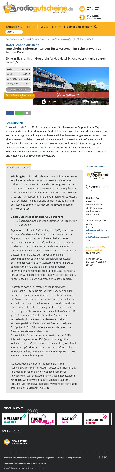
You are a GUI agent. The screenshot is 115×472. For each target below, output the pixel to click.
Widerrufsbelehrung (27, 463)
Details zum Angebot (18, 167)
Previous (40, 85)
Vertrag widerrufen (73, 457)
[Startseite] (37, 7)
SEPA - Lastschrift (57, 457)
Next (102, 84)
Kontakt (7, 457)
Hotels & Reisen (30, 39)
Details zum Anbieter (96, 166)
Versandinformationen (21, 457)
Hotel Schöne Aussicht (22, 45)
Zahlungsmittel (38, 457)
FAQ (47, 457)
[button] (10, 113)
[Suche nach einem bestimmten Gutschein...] (95, 26)
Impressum (8, 463)
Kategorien (13, 26)
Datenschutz (42, 463)
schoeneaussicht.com (97, 230)
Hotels (31, 26)
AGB (16, 463)
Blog (55, 26)
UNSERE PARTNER (12, 431)
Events (44, 26)
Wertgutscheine (13, 39)
